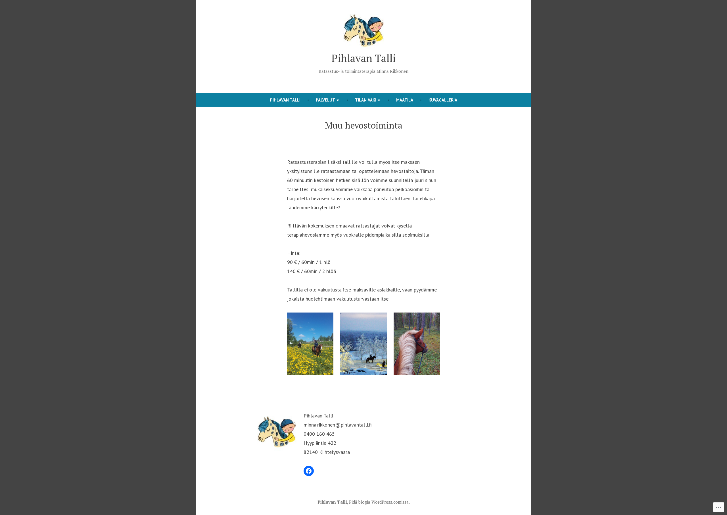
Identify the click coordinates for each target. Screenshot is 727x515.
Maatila (404, 100)
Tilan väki (365, 100)
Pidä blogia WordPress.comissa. (379, 502)
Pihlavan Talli (363, 58)
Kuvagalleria (443, 100)
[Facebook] (309, 471)
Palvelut (325, 100)
